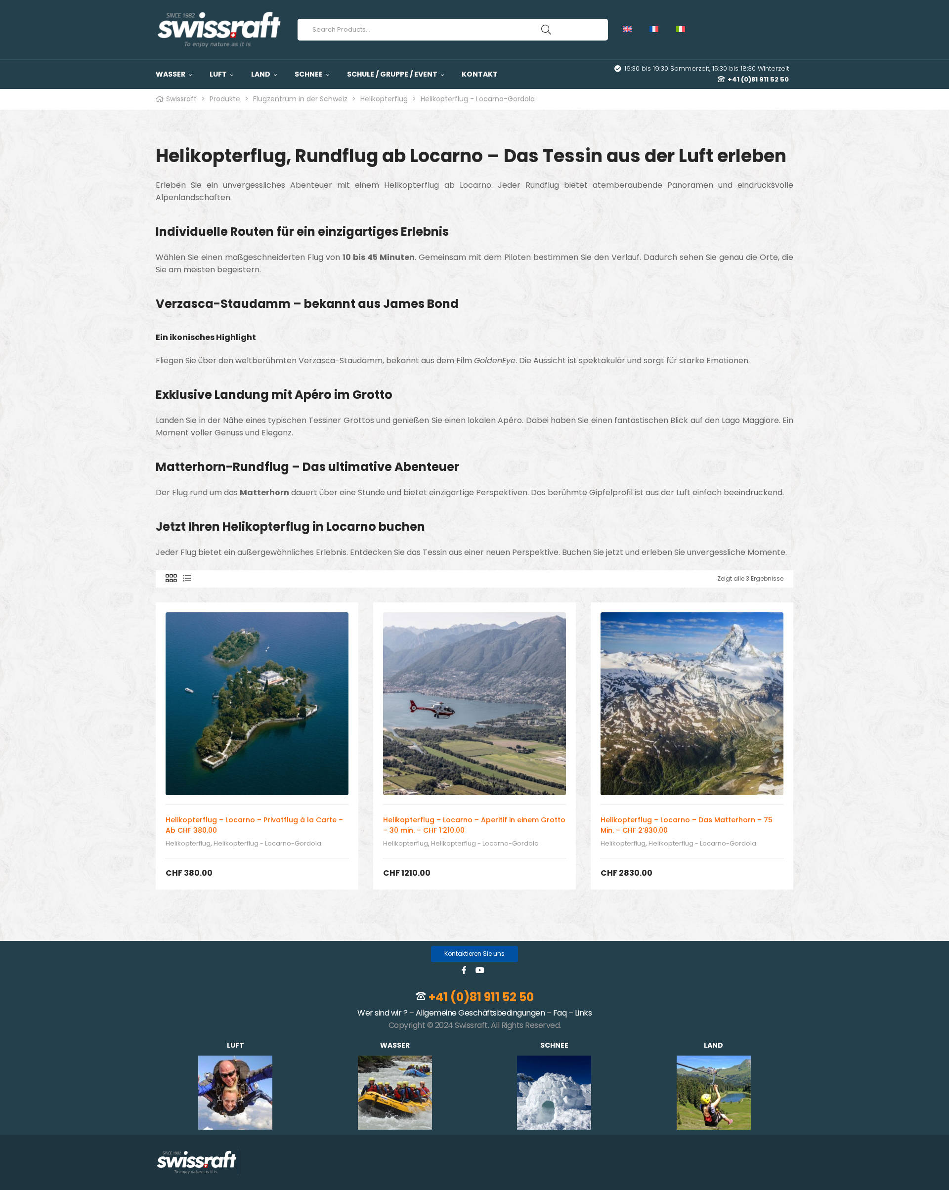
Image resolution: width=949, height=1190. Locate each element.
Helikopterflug (188, 843)
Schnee (554, 1045)
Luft (235, 1045)
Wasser (395, 1045)
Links (583, 1013)
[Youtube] (480, 970)
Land (713, 1045)
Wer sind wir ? (382, 1013)
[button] (474, 954)
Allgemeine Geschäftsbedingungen (480, 1013)
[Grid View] (171, 579)
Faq (560, 1013)
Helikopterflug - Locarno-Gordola (267, 843)
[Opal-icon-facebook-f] (464, 970)
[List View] (186, 579)
